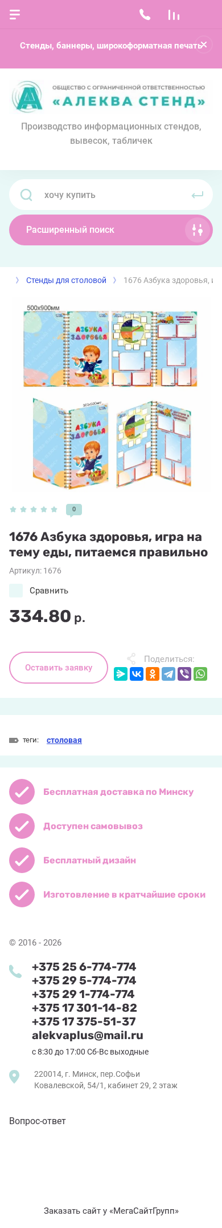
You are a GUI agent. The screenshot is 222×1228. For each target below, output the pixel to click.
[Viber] (184, 674)
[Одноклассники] (152, 674)
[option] (111, 394)
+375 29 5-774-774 (84, 980)
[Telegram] (168, 674)
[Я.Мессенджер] (121, 674)
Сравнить (49, 590)
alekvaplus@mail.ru (87, 1035)
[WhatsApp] (200, 674)
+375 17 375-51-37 (83, 1021)
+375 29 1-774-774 (83, 994)
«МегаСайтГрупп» (144, 1211)
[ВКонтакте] (136, 674)
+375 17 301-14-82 (84, 1008)
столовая (64, 740)
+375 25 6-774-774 (84, 966)
